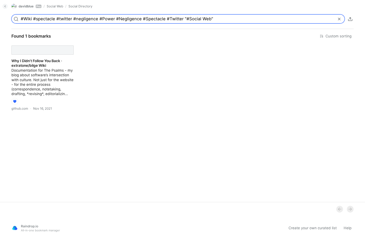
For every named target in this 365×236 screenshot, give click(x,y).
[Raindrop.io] (14, 228)
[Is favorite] (14, 101)
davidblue (30, 6)
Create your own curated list (313, 228)
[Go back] (5, 6)
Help (347, 228)
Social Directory (80, 6)
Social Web (55, 6)
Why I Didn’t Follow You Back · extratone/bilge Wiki (33, 46)
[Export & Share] (350, 19)
